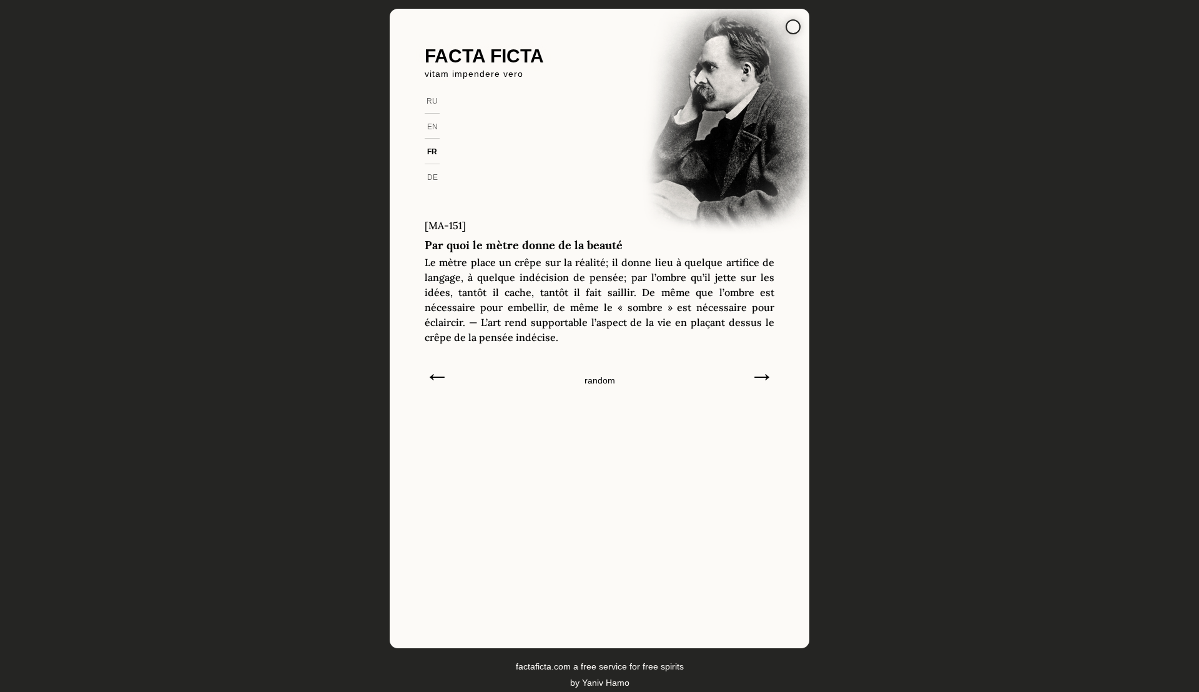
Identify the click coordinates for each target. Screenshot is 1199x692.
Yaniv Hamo (605, 683)
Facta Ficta (484, 56)
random (600, 380)
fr (432, 151)
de (432, 177)
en (432, 126)
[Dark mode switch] (793, 26)
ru (432, 101)
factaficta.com (543, 666)
